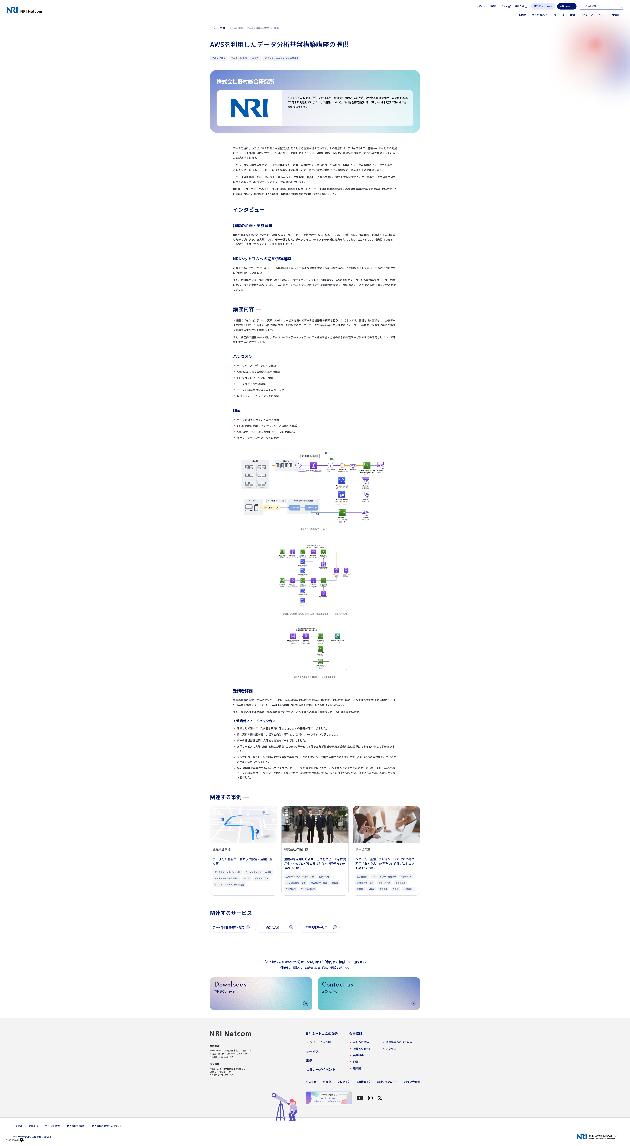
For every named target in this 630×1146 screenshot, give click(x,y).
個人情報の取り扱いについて (107, 1125)
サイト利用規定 (52, 1125)
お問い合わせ (412, 1082)
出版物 (493, 6)
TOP (212, 28)
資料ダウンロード (387, 1082)
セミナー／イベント (592, 15)
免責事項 (33, 1125)
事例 (572, 15)
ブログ (503, 6)
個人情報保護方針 (76, 1125)
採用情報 (519, 6)
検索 (620, 6)
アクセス (17, 1125)
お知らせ (481, 6)
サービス (559, 15)
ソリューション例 (320, 1042)
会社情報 (614, 15)
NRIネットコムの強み (532, 15)
